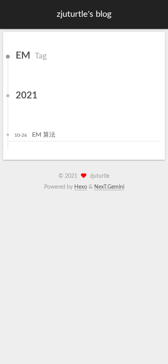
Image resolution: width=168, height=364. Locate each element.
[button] (12, 14)
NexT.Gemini (109, 187)
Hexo (80, 187)
